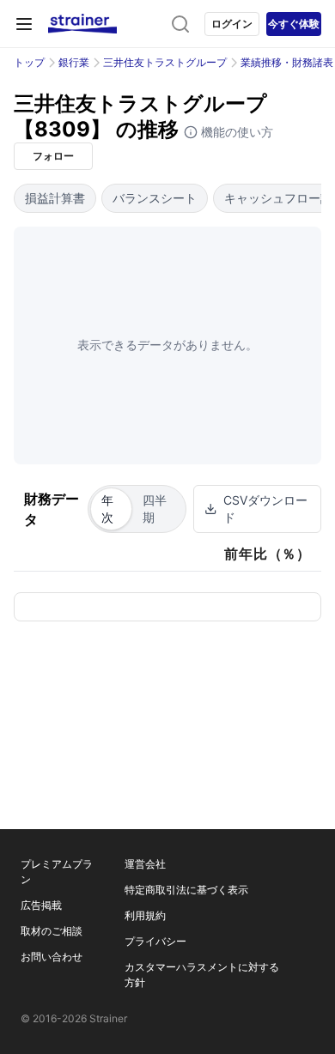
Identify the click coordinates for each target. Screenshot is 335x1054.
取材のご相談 (51, 930)
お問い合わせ (51, 956)
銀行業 (73, 62)
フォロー (53, 155)
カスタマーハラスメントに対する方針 (202, 974)
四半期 (155, 508)
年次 (107, 508)
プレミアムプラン (57, 871)
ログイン (232, 23)
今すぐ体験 (294, 23)
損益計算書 (55, 198)
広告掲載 (41, 905)
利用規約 (145, 915)
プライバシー (155, 941)
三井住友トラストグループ (165, 62)
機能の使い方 (235, 131)
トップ (29, 62)
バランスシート (155, 198)
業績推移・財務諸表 (287, 62)
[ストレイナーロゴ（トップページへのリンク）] (82, 24)
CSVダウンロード (265, 508)
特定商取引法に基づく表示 (186, 889)
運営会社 (145, 863)
